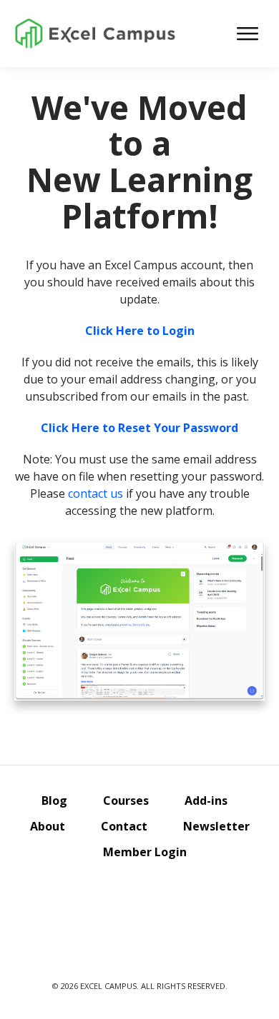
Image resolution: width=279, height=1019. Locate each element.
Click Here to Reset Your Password (139, 428)
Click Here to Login (140, 330)
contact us (95, 493)
